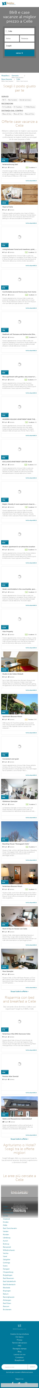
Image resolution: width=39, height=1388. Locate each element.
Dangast (6, 1269)
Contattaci (19, 1357)
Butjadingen (7, 1275)
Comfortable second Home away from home (19, 292)
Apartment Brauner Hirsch (12, 716)
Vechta (5, 1253)
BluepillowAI (19, 1360)
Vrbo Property (7, 631)
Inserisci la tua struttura (19, 1334)
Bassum (6, 1306)
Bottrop (6, 1244)
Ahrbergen (7, 1300)
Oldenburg (7, 1209)
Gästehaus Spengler (10, 801)
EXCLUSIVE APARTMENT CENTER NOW (17, 462)
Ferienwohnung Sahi (10, 164)
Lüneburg (6, 1238)
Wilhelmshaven (9, 1250)
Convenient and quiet (10, 759)
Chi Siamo (20, 1337)
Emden (5, 1222)
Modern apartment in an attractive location (18, 547)
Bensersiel (7, 1247)
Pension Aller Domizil (10, 1076)
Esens (5, 1266)
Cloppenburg (8, 1272)
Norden (6, 1234)
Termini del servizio (19, 1343)
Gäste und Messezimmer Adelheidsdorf (17, 1119)
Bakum (5, 1294)
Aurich (5, 1241)
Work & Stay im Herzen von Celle (14, 929)
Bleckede (6, 1288)
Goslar (5, 1216)
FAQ (19, 1346)
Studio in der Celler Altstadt (12, 674)
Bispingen (7, 1291)
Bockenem (7, 1309)
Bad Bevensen (8, 1278)
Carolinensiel (8, 1213)
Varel (5, 1256)
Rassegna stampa (19, 1349)
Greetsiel (6, 1219)
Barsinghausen (8, 1297)
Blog (19, 1352)
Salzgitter (6, 1259)
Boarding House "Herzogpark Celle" (15, 844)
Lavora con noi (19, 1354)
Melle (5, 1225)
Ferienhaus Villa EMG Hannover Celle (16, 1034)
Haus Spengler (7, 971)
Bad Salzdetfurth (9, 1281)
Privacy (19, 1340)
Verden (5, 1231)
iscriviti (32, 1367)
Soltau (5, 1206)
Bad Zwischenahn (10, 1228)
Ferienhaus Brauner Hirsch (12, 886)
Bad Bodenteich (9, 1284)
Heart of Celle (7, 207)
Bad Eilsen (7, 1303)
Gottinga (6, 1263)
